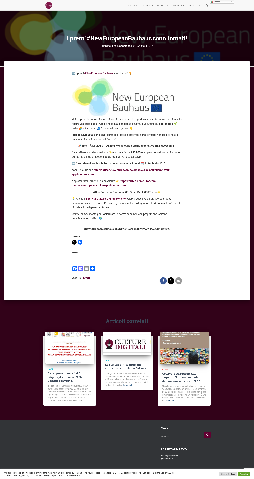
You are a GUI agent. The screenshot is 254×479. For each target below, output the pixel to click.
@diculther (168, 458)
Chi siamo (146, 5)
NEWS (86, 278)
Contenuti (177, 5)
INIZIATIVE (161, 5)
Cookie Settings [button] (228, 474)
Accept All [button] (244, 474)
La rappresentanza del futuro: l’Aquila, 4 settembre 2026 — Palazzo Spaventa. (68, 377)
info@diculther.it (170, 455)
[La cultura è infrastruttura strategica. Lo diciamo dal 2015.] (127, 343)
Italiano (216, 2)
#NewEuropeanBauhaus (98, 73)
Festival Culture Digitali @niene (106, 198)
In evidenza (130, 5)
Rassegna (194, 5)
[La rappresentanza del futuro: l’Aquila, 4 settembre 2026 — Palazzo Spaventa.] (69, 347)
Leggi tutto (128, 385)
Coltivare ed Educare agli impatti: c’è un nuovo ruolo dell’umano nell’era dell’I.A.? (181, 377)
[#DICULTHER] (48, 5)
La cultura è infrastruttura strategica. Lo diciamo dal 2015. (126, 366)
